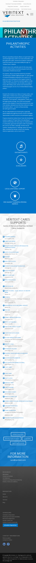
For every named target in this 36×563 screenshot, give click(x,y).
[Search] (26, 14)
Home (4, 494)
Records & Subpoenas (9, 518)
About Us (5, 497)
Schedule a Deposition (18, 1)
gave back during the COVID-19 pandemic (22, 123)
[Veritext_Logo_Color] (15, 14)
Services (5, 499)
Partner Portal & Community (12, 9)
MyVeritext (5, 474)
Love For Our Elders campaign (12, 125)
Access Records (27, 3)
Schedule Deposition (10, 525)
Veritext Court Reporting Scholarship (12, 480)
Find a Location (7, 538)
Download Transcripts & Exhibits (13, 3)
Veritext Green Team (18, 118)
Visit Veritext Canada (26, 9)
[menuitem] (18, 1)
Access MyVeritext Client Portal (11, 21)
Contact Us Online (7, 540)
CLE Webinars (6, 478)
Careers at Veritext (8, 476)
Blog (4, 502)
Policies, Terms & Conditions (10, 481)
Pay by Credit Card (24, 6)
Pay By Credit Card (7, 520)
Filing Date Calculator (13, 6)
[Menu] (30, 14)
